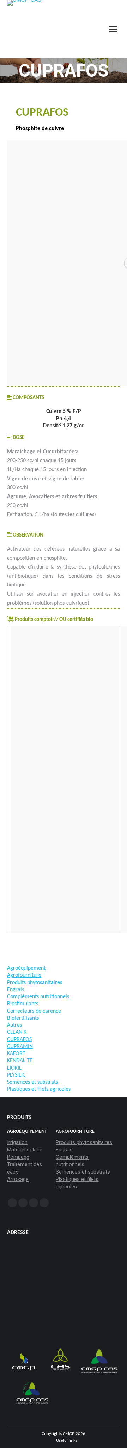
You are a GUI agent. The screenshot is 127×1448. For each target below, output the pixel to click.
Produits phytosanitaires (84, 1142)
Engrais (64, 1150)
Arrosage (18, 1179)
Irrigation (17, 1142)
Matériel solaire (24, 1150)
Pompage (18, 1157)
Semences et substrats (83, 1172)
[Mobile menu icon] (113, 29)
